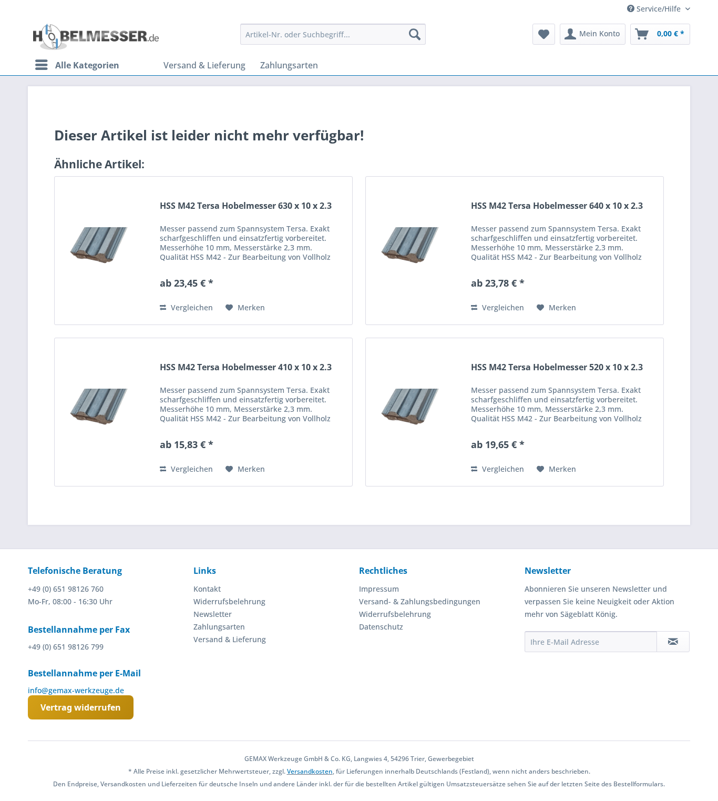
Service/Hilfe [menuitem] (658, 9)
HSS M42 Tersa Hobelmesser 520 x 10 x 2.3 (557, 367)
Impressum (379, 589)
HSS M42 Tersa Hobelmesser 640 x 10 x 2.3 (557, 205)
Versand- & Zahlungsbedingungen (419, 601)
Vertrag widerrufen (80, 707)
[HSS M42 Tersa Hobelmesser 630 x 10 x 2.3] (104, 250)
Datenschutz (381, 627)
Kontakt (207, 589)
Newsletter (212, 614)
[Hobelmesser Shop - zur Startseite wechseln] (96, 37)
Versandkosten (310, 771)
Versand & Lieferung (229, 639)
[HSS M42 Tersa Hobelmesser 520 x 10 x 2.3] (415, 412)
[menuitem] (333, 34)
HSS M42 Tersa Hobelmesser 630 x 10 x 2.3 (246, 205)
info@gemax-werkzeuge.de (76, 690)
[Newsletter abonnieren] (673, 641)
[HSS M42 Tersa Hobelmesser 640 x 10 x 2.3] (415, 250)
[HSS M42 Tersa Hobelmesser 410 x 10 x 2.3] (104, 412)
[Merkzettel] (543, 34)
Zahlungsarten (219, 627)
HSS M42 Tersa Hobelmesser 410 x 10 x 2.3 (246, 367)
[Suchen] (415, 34)
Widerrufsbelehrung (229, 601)
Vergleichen (191, 307)
